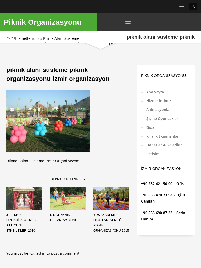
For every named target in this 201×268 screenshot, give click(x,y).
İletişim (152, 153)
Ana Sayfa (155, 92)
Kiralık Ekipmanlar (162, 136)
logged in (38, 253)
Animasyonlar (158, 109)
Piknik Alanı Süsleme (61, 38)
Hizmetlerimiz (27, 38)
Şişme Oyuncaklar (162, 118)
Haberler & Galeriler (164, 144)
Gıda (150, 127)
